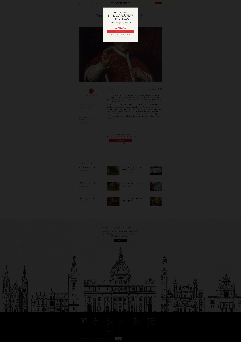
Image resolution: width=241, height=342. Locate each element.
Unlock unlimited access (120, 31)
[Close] (136, 9)
